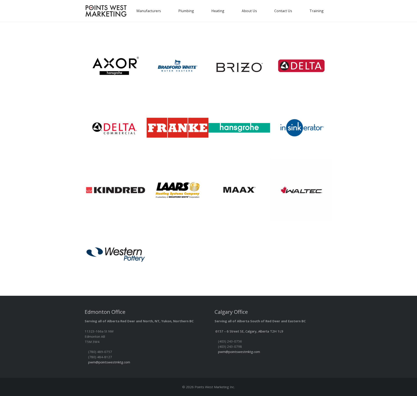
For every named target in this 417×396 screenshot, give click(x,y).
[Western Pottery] (116, 252)
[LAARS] (177, 190)
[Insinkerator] (301, 128)
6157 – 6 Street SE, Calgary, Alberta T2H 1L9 (249, 331)
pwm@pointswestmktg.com (109, 362)
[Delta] (301, 66)
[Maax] (239, 190)
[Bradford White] (177, 66)
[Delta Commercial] (116, 128)
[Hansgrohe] (239, 128)
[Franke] (177, 128)
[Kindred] (116, 190)
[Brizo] (239, 66)
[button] (164, 11)
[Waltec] (301, 190)
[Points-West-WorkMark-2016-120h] (106, 10)
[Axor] (116, 66)
